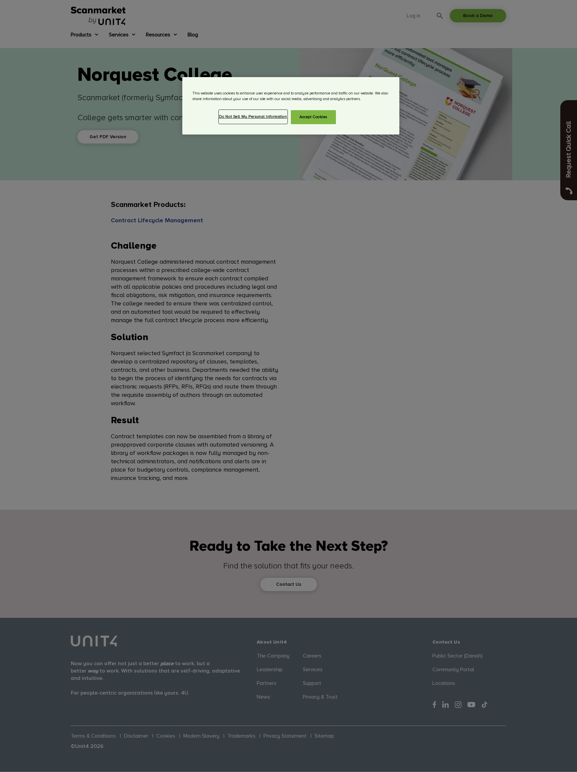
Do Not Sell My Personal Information (253, 116)
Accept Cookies (313, 117)
